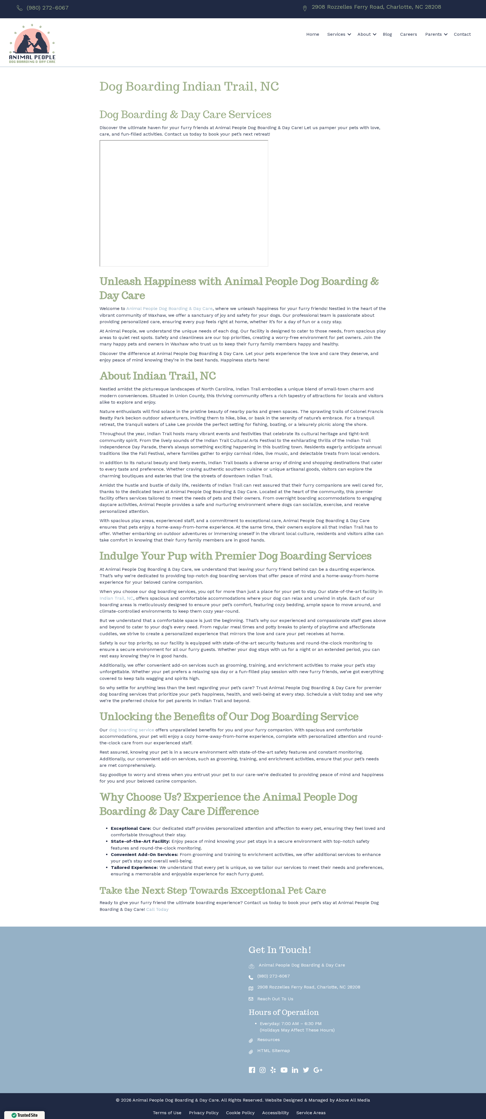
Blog (387, 34)
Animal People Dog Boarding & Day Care (169, 308)
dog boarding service (131, 729)
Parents (433, 34)
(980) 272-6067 (48, 7)
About (364, 34)
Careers (408, 34)
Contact (462, 34)
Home (312, 34)
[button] (349, 34)
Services (336, 34)
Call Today (156, 909)
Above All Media (353, 1100)
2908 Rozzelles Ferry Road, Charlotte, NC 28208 (376, 6)
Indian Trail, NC (116, 598)
